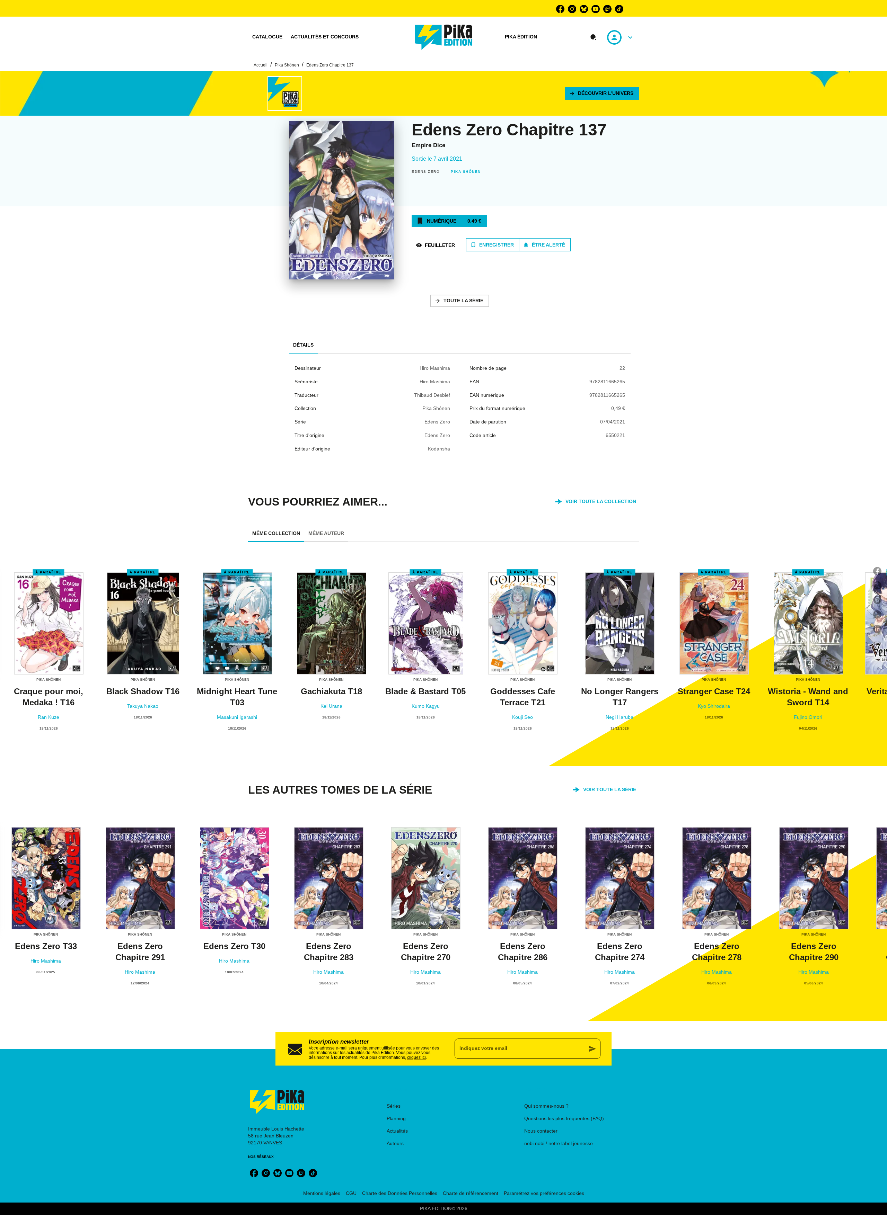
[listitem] (560, 9)
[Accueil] (444, 37)
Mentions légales (321, 1193)
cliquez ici (416, 1057)
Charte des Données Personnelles (399, 1193)
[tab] (267, 37)
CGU (351, 1193)
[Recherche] (593, 37)
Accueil (260, 65)
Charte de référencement (470, 1193)
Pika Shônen (287, 65)
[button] (602, 93)
